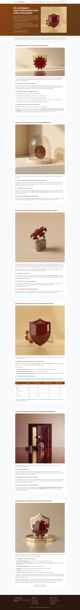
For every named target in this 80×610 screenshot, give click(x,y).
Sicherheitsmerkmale (41, 38)
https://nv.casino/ (34, 106)
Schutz (33, 1)
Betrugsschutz (18, 38)
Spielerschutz (48, 1)
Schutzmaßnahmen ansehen (40, 585)
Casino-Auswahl (42, 1)
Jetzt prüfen (62, 1)
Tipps (36, 1)
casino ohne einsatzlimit (28, 265)
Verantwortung (55, 1)
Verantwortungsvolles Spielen (53, 38)
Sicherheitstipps (25, 38)
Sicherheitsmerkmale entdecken (20, 31)
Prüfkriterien (62, 38)
